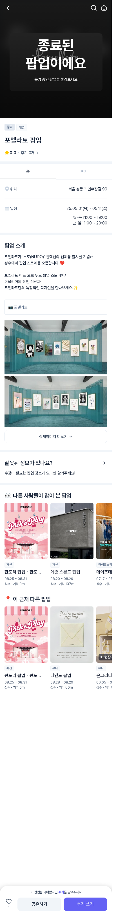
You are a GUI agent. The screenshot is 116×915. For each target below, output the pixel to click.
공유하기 (39, 904)
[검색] (93, 8)
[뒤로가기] (8, 8)
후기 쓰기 (85, 904)
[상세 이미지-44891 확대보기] (56, 347)
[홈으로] (104, 8)
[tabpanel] (56, 453)
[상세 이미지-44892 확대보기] (56, 401)
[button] (26, 544)
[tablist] (56, 171)
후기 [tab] (84, 171)
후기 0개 (28, 152)
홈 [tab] (28, 171)
